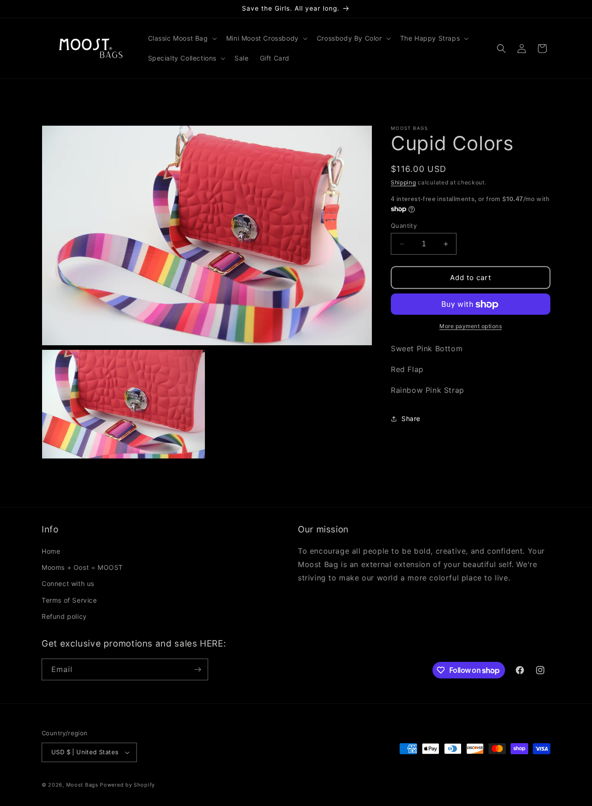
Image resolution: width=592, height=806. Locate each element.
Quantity (404, 225)
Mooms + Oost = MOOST (82, 567)
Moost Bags (82, 785)
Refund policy (64, 616)
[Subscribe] (197, 669)
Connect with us (68, 583)
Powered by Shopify (127, 785)
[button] (181, 38)
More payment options (470, 326)
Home (51, 551)
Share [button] (410, 418)
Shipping (403, 182)
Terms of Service (69, 600)
